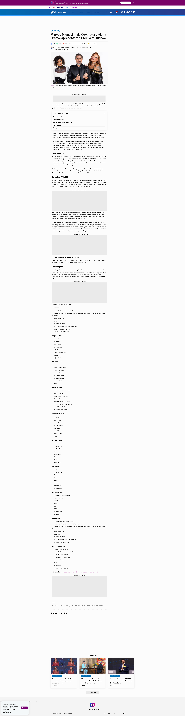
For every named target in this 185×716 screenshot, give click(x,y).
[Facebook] (120, 12)
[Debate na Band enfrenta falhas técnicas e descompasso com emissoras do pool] (64, 666)
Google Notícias (92, 43)
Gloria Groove (64, 606)
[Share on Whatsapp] (57, 44)
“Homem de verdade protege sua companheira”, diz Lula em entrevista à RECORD (91, 681)
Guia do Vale (74, 7)
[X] (122, 12)
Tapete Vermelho (58, 117)
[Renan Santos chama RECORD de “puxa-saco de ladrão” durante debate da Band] (121, 666)
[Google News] (124, 12)
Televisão (55, 30)
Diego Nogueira (60, 47)
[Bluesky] (134, 12)
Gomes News (60, 7)
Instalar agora (125, 2)
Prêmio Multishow (97, 606)
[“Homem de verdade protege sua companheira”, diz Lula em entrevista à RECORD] (92, 666)
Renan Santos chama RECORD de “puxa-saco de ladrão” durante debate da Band (121, 681)
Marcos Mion (86, 606)
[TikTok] (129, 12)
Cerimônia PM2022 (58, 119)
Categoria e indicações (59, 128)
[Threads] (131, 12)
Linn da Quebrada (75, 606)
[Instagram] (127, 12)
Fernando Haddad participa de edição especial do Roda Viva (80, 572)
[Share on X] (54, 44)
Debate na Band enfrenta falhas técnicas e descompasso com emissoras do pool (63, 681)
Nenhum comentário (85, 47)
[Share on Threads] (60, 44)
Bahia (54, 7)
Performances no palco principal (62, 122)
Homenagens (57, 125)
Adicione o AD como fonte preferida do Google (74, 43)
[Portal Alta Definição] (92, 705)
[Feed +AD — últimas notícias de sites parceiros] (50, 7)
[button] (24, 708)
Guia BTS (67, 7)
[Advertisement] (92, 20)
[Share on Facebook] (52, 44)
